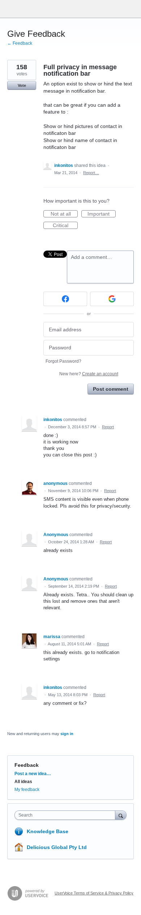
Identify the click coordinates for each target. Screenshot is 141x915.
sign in (66, 733)
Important (101, 214)
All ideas (23, 781)
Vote (22, 85)
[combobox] (66, 815)
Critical (65, 225)
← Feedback (19, 43)
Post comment (110, 389)
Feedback (26, 765)
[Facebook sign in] (65, 299)
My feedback (26, 789)
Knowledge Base (47, 831)
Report (108, 427)
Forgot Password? (63, 361)
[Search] (121, 814)
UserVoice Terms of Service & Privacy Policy (94, 893)
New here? (88, 373)
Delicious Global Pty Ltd (57, 847)
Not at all (64, 214)
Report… (91, 173)
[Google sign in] (112, 299)
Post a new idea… (32, 773)
